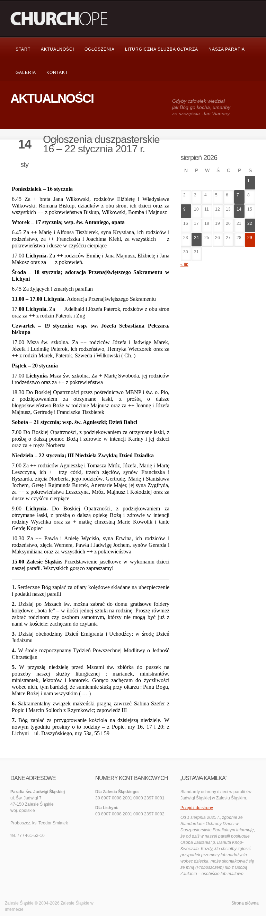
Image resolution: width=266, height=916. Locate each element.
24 (196, 237)
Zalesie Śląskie (75, 903)
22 (249, 223)
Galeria (26, 72)
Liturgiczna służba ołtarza (161, 49)
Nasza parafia (227, 49)
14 (239, 209)
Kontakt (57, 72)
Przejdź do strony (196, 807)
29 (249, 237)
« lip (184, 264)
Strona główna (245, 903)
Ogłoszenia (100, 49)
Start (23, 49)
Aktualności (57, 49)
